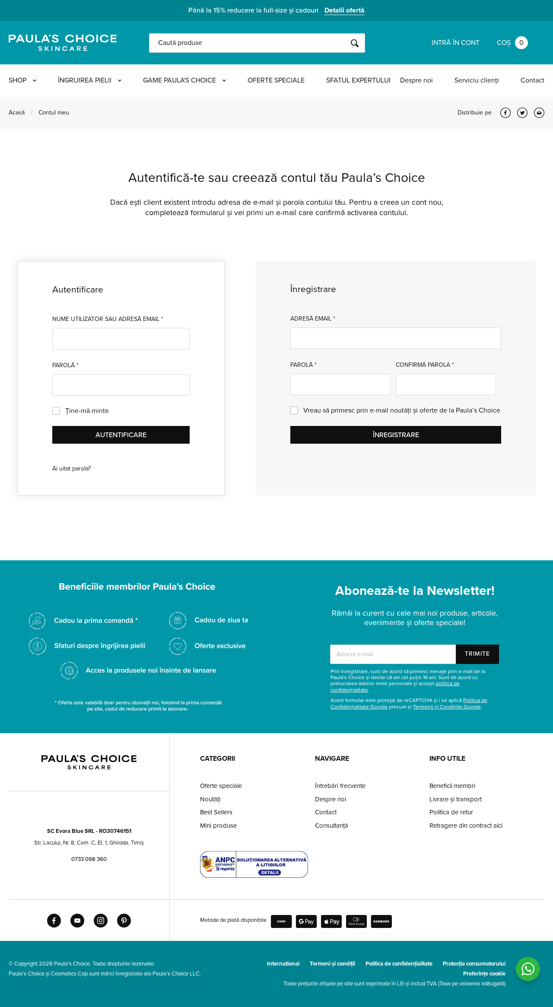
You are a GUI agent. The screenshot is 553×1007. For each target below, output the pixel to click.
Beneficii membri (452, 786)
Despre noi (416, 80)
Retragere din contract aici (465, 825)
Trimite (477, 654)
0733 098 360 (89, 859)
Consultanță (331, 825)
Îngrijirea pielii (84, 80)
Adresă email (312, 318)
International (283, 963)
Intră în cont (456, 42)
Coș (510, 42)
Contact (532, 80)
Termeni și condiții (332, 963)
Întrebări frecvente (340, 786)
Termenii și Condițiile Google (447, 707)
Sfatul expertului (358, 80)
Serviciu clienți (476, 80)
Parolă (65, 365)
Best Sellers (216, 812)
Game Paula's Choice (179, 80)
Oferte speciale (276, 80)
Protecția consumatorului (474, 963)
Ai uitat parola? (71, 468)
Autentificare (120, 435)
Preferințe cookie (484, 973)
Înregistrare (396, 435)
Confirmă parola (425, 364)
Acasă (17, 112)
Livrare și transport (455, 799)
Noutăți (210, 799)
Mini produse (218, 825)
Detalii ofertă (344, 10)
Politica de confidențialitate (398, 963)
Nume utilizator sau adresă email (107, 319)
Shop (17, 80)
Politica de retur (451, 812)
